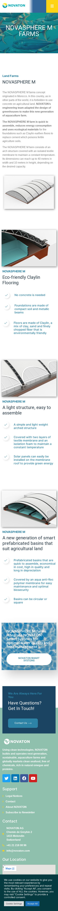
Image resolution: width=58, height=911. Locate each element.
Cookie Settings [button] (14, 903)
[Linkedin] (15, 778)
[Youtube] (33, 778)
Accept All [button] (32, 903)
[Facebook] (24, 778)
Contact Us (21, 723)
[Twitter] (6, 778)
